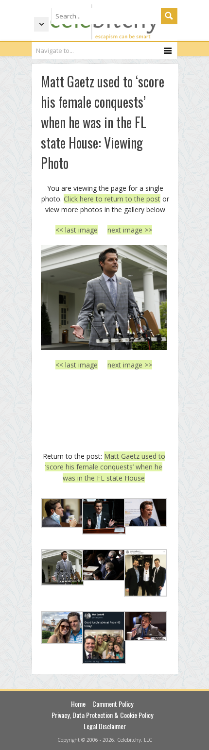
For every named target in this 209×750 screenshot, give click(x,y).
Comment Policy (112, 704)
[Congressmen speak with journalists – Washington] (104, 297)
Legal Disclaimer (105, 726)
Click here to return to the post (112, 198)
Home (78, 704)
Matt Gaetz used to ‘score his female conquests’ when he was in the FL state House (105, 467)
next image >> (129, 229)
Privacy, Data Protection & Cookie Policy (102, 715)
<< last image (76, 229)
